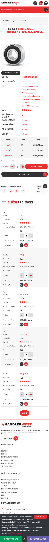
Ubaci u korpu (23, 174)
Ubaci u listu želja (39, 188)
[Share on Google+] (17, 191)
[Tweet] (10, 191)
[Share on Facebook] (4, 191)
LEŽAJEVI (6, 21)
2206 (22, 215)
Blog (3, 495)
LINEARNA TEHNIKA (8, 460)
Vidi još (24, 413)
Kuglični (14, 21)
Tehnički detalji (9, 73)
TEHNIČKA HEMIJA (7, 466)
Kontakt (4, 498)
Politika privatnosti (9, 489)
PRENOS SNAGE (7, 463)
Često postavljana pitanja (11, 492)
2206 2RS (24, 294)
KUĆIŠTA (4, 454)
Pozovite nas (12, 538)
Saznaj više (8, 438)
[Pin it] (23, 191)
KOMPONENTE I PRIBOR (9, 457)
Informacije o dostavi (10, 480)
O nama (4, 486)
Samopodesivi (24, 21)
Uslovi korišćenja (8, 483)
